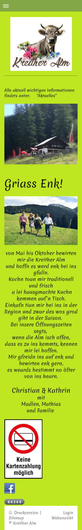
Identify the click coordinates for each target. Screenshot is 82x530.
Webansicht (62, 518)
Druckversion (26, 512)
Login (68, 512)
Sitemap (16, 518)
